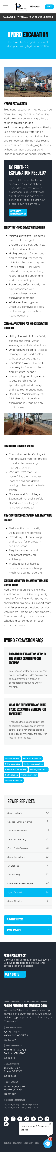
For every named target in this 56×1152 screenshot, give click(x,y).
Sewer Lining (13, 874)
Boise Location (12, 1082)
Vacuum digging (12, 758)
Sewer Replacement (17, 830)
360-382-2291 (35, 6)
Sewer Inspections (16, 857)
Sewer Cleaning (14, 901)
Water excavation (29, 775)
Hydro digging (11, 775)
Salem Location (12, 1064)
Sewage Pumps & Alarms (19, 821)
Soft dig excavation (38, 769)
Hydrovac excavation (33, 764)
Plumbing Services (15, 919)
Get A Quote (18, 212)
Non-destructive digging (15, 769)
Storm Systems (14, 813)
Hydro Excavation (15, 892)
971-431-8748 (10, 1058)
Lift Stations (13, 865)
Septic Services (14, 930)
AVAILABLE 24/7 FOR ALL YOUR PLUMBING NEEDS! (28, 17)
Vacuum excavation (13, 780)
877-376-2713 (10, 1094)
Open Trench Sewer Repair (20, 883)
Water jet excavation (32, 758)
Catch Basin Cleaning (17, 848)
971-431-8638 (10, 1076)
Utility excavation (12, 764)
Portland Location (14, 1045)
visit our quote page (15, 962)
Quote (49, 6)
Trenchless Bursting (16, 839)
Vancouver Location (14, 1027)
